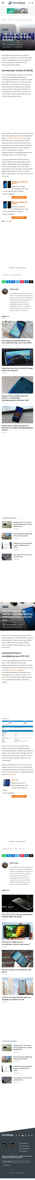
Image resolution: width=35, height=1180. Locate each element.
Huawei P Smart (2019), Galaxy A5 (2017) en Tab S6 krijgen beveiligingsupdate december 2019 (15, 398)
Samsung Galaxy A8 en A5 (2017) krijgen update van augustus (17, 369)
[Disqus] (17, 461)
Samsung (5, 275)
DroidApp (4, 19)
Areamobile (8, 221)
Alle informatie (19, 197)
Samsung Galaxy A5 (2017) (19, 182)
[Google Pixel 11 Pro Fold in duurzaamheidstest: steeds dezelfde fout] (7, 524)
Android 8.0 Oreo (7, 848)
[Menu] (3, 3)
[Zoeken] (32, 3)
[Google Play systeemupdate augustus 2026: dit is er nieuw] (7, 545)
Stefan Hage (12, 44)
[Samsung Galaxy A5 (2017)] (7, 188)
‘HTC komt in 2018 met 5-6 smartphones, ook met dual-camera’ (16, 943)
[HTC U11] (7, 786)
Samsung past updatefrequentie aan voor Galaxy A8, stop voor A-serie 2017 (17, 342)
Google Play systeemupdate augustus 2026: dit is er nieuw (22, 545)
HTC (16, 848)
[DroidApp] (17, 3)
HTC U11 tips (11, 774)
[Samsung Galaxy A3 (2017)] (7, 208)
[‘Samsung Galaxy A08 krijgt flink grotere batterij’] (7, 536)
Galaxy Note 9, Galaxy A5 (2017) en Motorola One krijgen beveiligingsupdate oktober (17, 428)
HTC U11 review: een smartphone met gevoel (16, 971)
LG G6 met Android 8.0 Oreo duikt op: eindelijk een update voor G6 (16, 998)
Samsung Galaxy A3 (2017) (19, 203)
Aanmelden (6, 1165)
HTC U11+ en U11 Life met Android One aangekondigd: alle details (17, 916)
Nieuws (10, 19)
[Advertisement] (17, 115)
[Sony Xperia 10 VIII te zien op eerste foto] (7, 557)
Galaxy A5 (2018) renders (17, 138)
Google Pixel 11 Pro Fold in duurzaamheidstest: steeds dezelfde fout (22, 524)
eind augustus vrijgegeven (16, 670)
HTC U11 (15, 780)
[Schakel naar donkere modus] (29, 3)
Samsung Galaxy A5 (16, 275)
